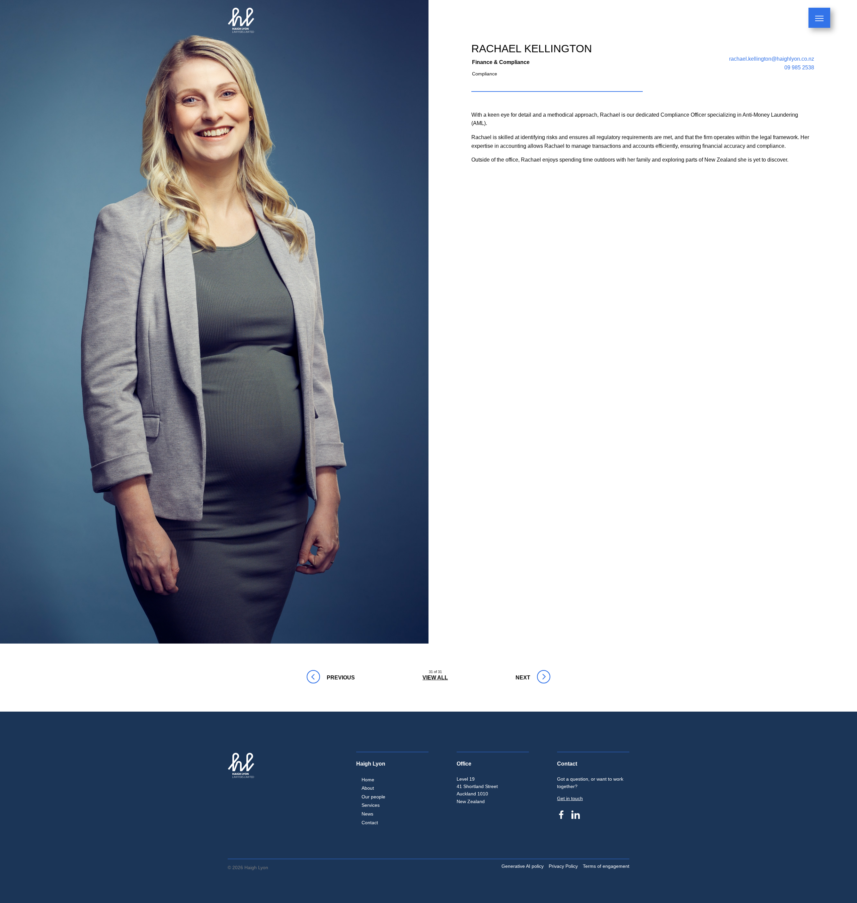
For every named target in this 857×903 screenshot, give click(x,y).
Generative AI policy (522, 866)
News (367, 814)
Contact (370, 822)
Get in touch (570, 798)
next (520, 677)
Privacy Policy (563, 866)
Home (368, 779)
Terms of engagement (606, 866)
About (368, 788)
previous (313, 677)
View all (435, 677)
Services (371, 805)
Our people (373, 796)
